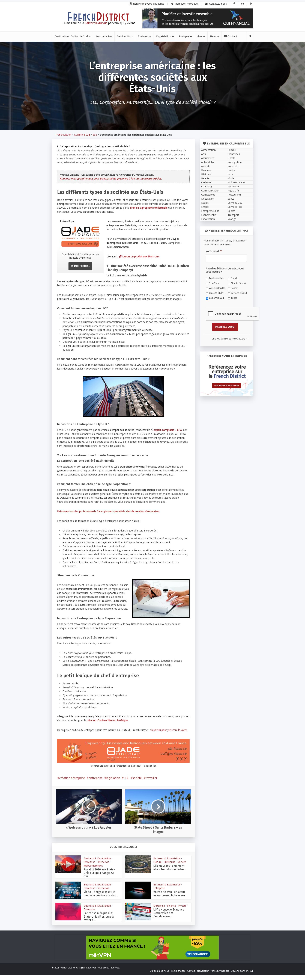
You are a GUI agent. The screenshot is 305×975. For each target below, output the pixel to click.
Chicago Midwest (117, 550)
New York (176, 540)
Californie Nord (147, 550)
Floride (143, 540)
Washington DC (147, 545)
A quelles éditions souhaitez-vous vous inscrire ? (137, 533)
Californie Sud (178, 550)
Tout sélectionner (117, 540)
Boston (174, 545)
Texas (111, 555)
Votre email (114, 517)
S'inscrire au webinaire (152, 495)
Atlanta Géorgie (116, 545)
